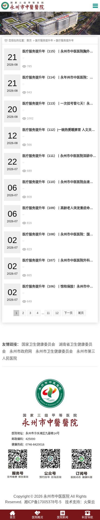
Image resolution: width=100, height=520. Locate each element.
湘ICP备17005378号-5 (42, 502)
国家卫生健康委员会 (38, 344)
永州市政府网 (21, 351)
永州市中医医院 (25, 6)
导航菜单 (95, 5)
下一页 (68, 313)
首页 (29, 40)
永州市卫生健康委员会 (54, 351)
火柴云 (89, 502)
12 (57, 313)
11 (48, 313)
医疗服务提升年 (44, 40)
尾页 (81, 313)
